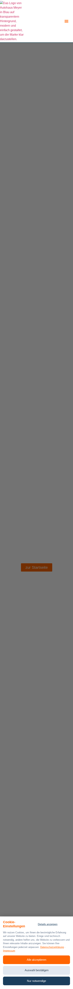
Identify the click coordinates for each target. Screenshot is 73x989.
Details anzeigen (47, 924)
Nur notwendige (36, 980)
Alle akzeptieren (36, 959)
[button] (66, 21)
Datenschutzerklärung (52, 947)
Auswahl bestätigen (36, 970)
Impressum (9, 950)
